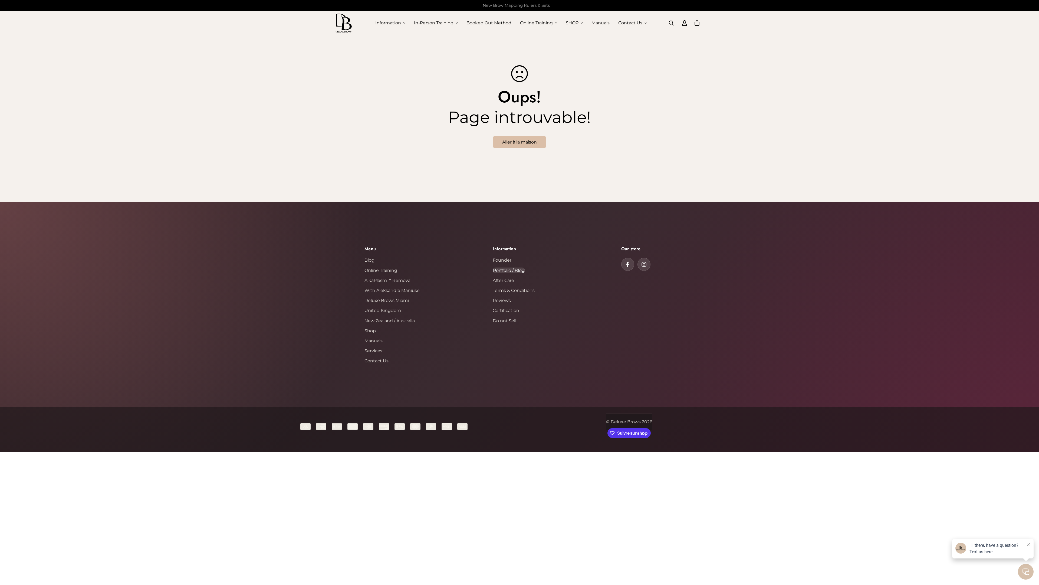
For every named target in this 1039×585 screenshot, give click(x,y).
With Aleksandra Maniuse (392, 290)
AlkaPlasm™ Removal (388, 280)
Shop (370, 330)
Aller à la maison (519, 142)
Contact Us (630, 22)
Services (373, 350)
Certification (506, 310)
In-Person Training (433, 22)
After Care (503, 280)
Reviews (502, 300)
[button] (697, 23)
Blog (369, 260)
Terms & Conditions (514, 290)
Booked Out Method (488, 22)
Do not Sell (504, 320)
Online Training (536, 22)
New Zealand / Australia (389, 320)
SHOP (572, 22)
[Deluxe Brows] (343, 23)
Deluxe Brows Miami (386, 300)
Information (388, 22)
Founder (502, 260)
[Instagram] (643, 264)
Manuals (600, 22)
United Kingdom (382, 310)
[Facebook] (627, 264)
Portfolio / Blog (509, 270)
